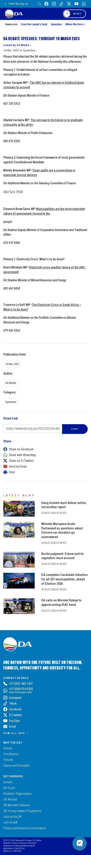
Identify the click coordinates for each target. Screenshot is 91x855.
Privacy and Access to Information (24, 828)
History (7, 748)
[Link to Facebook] (46, 4)
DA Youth (9, 788)
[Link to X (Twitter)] (69, 4)
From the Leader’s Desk (34, 24)
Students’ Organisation (17, 793)
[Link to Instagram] (54, 4)
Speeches (56, 24)
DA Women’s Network (16, 805)
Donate (7, 782)
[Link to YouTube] (76, 4)
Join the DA (10, 822)
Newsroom (11, 24)
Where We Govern (75, 24)
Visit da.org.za (18, 3)
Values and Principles (16, 765)
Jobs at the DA (12, 816)
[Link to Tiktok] (61, 4)
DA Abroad (10, 799)
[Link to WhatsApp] (84, 4)
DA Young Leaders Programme (22, 811)
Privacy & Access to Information (24, 843)
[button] (44, 449)
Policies (8, 760)
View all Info (14, 733)
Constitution (11, 754)
